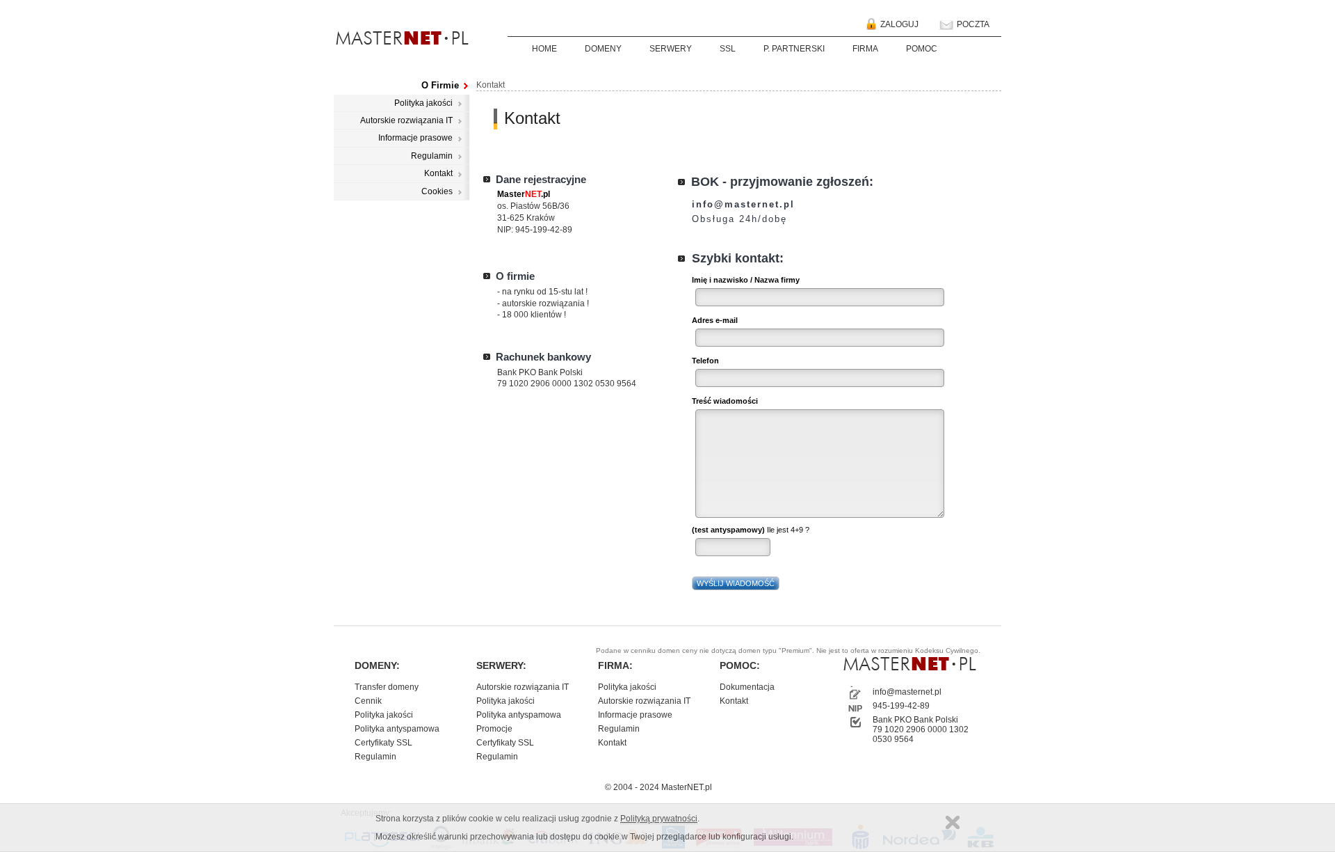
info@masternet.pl (907, 692)
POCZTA (972, 24)
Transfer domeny (387, 687)
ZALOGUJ (898, 24)
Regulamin (432, 156)
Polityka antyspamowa (397, 729)
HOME (544, 49)
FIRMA (865, 49)
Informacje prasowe (415, 138)
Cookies (437, 191)
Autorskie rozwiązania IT (406, 120)
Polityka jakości (423, 103)
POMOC (921, 49)
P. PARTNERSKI (794, 49)
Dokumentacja (747, 687)
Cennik (368, 701)
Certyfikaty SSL (383, 743)
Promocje (494, 729)
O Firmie (440, 85)
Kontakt (438, 173)
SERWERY (670, 49)
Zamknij (953, 822)
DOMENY (603, 49)
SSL (728, 49)
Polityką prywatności (658, 818)
